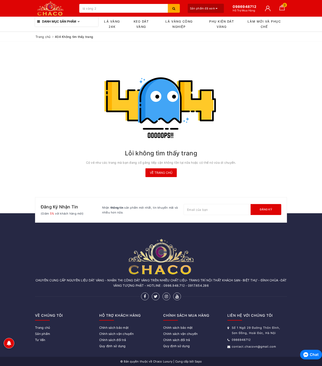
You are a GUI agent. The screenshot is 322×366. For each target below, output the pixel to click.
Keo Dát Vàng (141, 24)
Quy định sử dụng (112, 346)
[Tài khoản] (268, 8)
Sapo (198, 361)
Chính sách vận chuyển (116, 334)
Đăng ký (266, 209)
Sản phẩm (42, 334)
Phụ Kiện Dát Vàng (221, 24)
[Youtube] (177, 296)
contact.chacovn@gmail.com (254, 346)
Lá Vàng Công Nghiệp (179, 24)
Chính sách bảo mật (114, 327)
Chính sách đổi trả (112, 340)
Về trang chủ (161, 172)
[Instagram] (166, 296)
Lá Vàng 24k (112, 24)
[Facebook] (145, 296)
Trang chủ (42, 327)
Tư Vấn (40, 340)
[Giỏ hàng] (282, 9)
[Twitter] (155, 296)
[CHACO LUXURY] (56, 8)
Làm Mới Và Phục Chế (264, 24)
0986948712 (241, 339)
